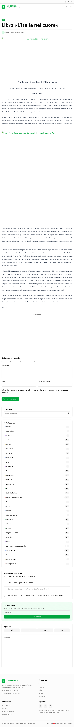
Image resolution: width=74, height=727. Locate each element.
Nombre (4, 381)
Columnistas (43, 696)
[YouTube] (71, 1)
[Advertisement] (37, 330)
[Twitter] (68, 1)
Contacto (4, 708)
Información (42, 684)
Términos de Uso (7, 715)
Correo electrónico (44, 381)
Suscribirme (37, 617)
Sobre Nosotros (6, 705)
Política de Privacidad (8, 711)
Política (41, 693)
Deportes (41, 687)
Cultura (41, 690)
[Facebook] (65, 1)
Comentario (5, 366)
